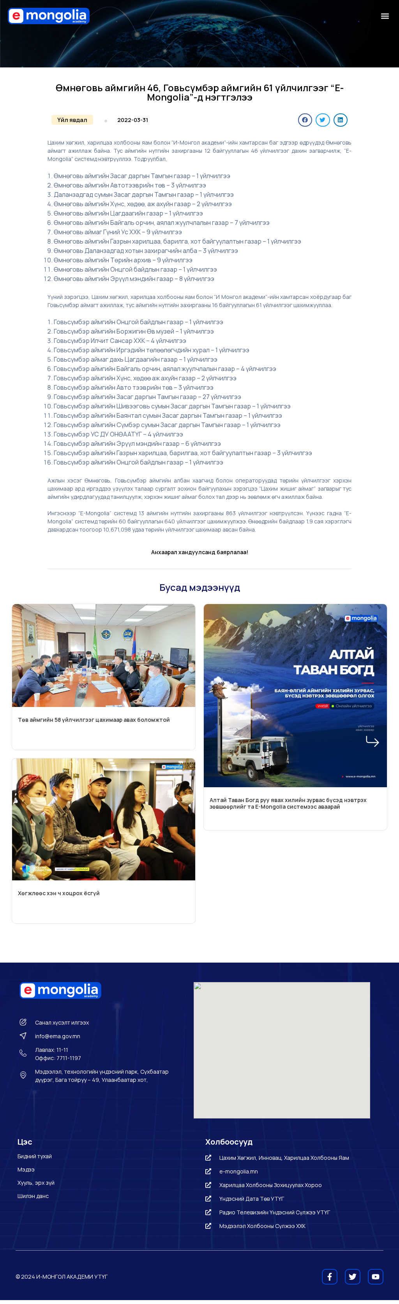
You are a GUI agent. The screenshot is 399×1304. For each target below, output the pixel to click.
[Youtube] (375, 1277)
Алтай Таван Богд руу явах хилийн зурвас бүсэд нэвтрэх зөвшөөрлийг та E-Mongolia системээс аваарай (288, 803)
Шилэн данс (33, 1196)
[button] (384, 16)
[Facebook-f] (329, 1277)
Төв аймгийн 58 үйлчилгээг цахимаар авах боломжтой (94, 719)
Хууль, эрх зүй (36, 1182)
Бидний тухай (35, 1156)
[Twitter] (352, 1277)
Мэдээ (26, 1169)
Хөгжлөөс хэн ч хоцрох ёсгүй (59, 893)
